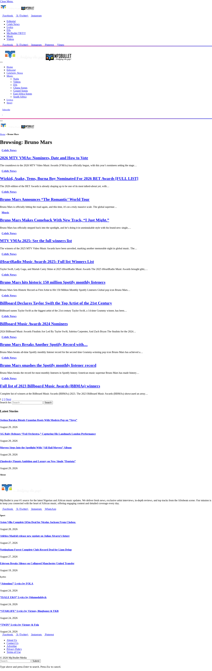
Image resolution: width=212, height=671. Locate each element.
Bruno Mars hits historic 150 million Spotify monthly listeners (52, 282)
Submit (36, 661)
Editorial (11, 21)
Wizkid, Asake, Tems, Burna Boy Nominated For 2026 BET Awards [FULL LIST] (69, 178)
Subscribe (6, 110)
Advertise (12, 646)
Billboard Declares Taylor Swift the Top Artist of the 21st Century (56, 303)
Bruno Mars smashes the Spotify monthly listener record (48, 365)
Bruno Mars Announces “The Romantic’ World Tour (45, 199)
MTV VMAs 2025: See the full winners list (36, 241)
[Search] (1, 116)
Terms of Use (14, 652)
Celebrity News (15, 72)
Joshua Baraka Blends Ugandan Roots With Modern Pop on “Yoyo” (38, 420)
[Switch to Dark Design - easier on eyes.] (1, 113)
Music (10, 36)
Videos (10, 39)
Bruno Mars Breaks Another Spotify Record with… (44, 344)
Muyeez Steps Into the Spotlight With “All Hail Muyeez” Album (36, 447)
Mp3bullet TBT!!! (16, 33)
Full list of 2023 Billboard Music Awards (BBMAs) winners (50, 386)
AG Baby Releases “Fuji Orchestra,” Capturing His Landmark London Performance (48, 433)
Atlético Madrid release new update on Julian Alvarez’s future (35, 536)
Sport (9, 102)
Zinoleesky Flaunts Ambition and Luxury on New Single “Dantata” (38, 461)
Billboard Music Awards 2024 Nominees (34, 324)
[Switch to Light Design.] (4, 113)
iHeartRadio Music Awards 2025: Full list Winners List (47, 261)
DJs (9, 30)
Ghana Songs (20, 87)
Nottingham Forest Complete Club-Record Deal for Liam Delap (36, 549)
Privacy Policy (14, 649)
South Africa (19, 96)
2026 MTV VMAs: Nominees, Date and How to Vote (44, 158)
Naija (16, 78)
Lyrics (10, 27)
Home (10, 67)
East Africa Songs (22, 93)
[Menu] (1, 62)
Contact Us (12, 643)
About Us (12, 640)
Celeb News (13, 24)
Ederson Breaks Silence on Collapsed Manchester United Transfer (37, 563)
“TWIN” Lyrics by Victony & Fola (19, 624)
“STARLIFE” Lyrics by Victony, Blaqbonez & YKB (29, 611)
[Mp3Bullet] (37, 61)
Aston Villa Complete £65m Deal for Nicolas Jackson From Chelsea (38, 522)
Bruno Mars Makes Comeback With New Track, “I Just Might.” (54, 220)
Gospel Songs (20, 90)
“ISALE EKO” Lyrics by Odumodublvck (23, 597)
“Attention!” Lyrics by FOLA (16, 583)
